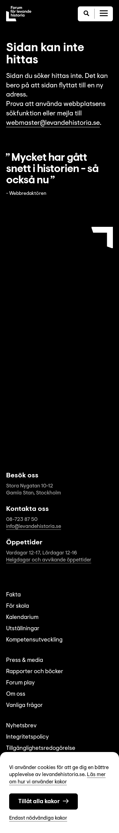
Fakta (13, 595)
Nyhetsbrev (21, 726)
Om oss (15, 694)
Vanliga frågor (24, 705)
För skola (17, 606)
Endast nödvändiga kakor (38, 818)
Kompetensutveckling (34, 640)
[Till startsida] (18, 13)
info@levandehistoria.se (33, 526)
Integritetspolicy (27, 737)
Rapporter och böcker (34, 672)
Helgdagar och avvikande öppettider (48, 560)
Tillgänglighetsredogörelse (40, 748)
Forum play (20, 683)
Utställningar (22, 629)
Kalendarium (22, 617)
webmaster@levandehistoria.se (53, 123)
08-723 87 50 (22, 519)
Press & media (24, 660)
